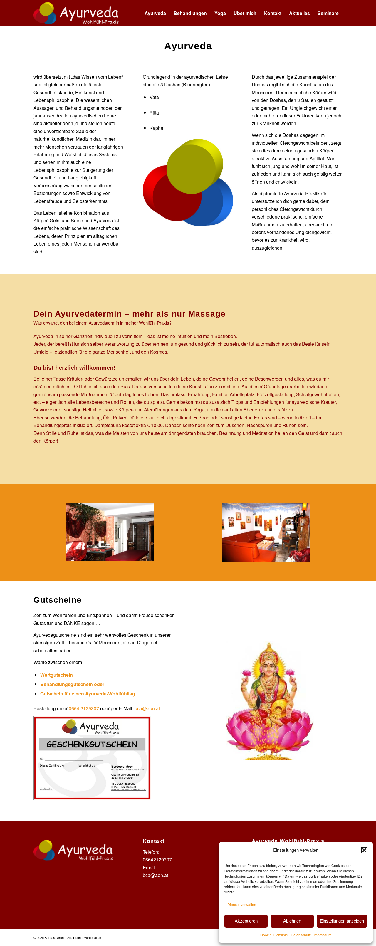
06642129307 (157, 859)
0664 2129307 (84, 708)
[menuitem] (155, 13)
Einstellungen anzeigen (342, 920)
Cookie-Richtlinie (274, 934)
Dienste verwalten (241, 904)
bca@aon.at (147, 708)
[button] (364, 850)
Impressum (322, 934)
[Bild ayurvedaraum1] (111, 534)
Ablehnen (292, 920)
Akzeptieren (246, 920)
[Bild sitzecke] (268, 534)
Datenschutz (301, 934)
